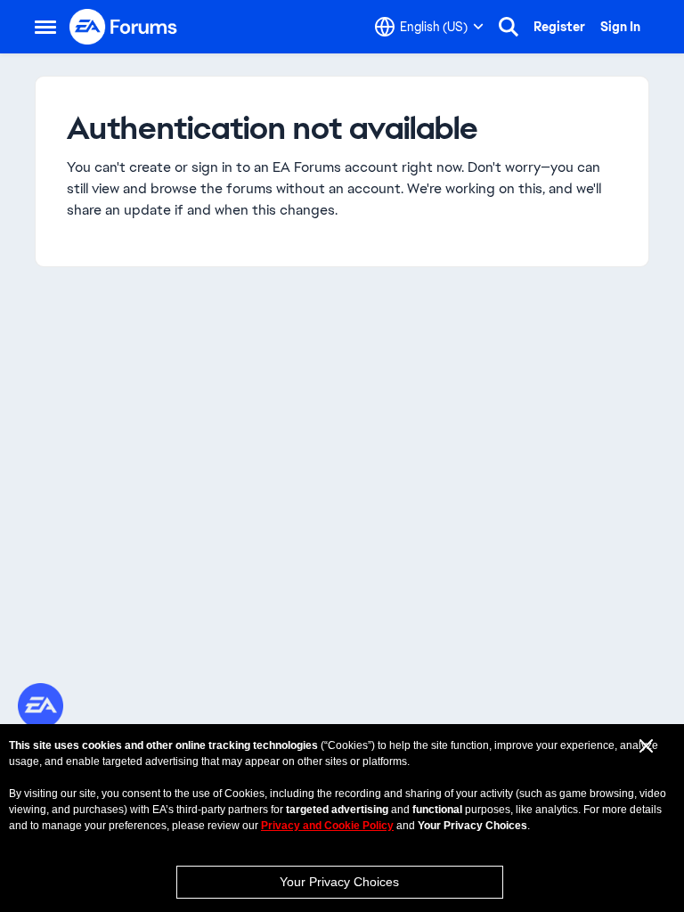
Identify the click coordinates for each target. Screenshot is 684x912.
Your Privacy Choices (339, 882)
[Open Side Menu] (45, 26)
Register (559, 27)
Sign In (620, 27)
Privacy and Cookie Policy (327, 825)
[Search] (508, 26)
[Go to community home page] (123, 27)
